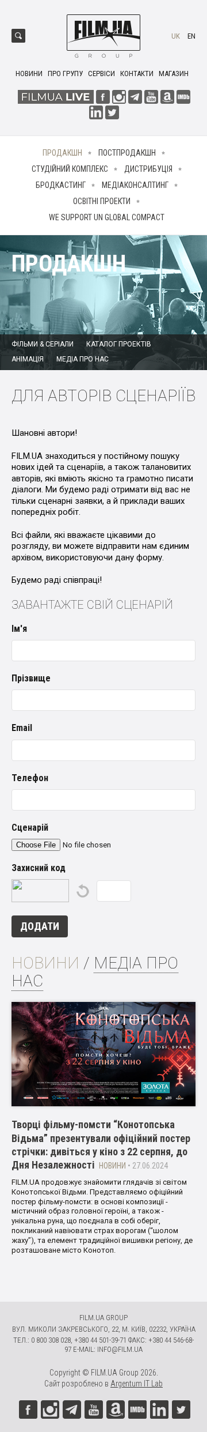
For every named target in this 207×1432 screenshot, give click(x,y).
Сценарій (30, 827)
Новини (29, 73)
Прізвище (31, 678)
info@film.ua (120, 1349)
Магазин (174, 73)
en (191, 36)
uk (175, 36)
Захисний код (39, 867)
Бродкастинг (61, 185)
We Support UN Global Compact (106, 217)
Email (22, 727)
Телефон (30, 777)
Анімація (28, 359)
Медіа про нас (82, 359)
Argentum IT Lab (136, 1383)
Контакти (137, 73)
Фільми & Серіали (43, 344)
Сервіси (101, 73)
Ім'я (19, 628)
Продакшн (62, 152)
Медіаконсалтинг (135, 185)
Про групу (65, 73)
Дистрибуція (148, 169)
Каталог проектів (118, 344)
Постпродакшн (127, 152)
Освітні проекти (102, 201)
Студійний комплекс (70, 169)
